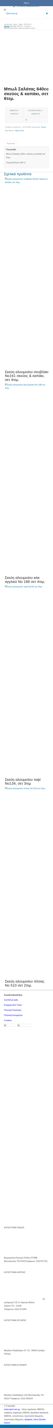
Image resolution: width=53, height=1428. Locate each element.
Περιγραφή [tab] (11, 143)
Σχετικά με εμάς (11, 1000)
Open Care (19, 130)
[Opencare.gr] (22, 13)
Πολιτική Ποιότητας (12, 1010)
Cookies (8, 1020)
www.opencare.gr (12, 1409)
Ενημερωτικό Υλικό (13, 1005)
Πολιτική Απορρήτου (13, 1015)
